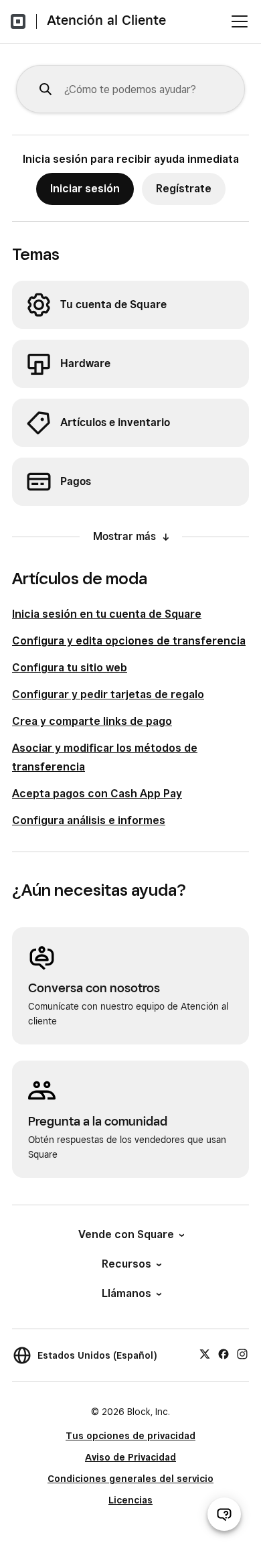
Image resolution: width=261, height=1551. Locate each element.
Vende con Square (126, 1234)
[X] (204, 1353)
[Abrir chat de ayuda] (224, 1514)
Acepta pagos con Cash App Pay (97, 793)
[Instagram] (242, 1353)
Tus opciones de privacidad (130, 1435)
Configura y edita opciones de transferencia (129, 640)
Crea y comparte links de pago (92, 721)
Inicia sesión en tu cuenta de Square (106, 614)
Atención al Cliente (106, 20)
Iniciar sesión (85, 188)
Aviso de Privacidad (130, 1457)
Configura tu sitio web (69, 667)
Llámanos (126, 1293)
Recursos (126, 1264)
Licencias (130, 1500)
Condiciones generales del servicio (130, 1478)
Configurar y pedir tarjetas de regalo (108, 694)
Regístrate (183, 188)
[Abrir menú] (240, 21)
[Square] (18, 21)
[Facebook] (223, 1353)
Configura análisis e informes (88, 820)
